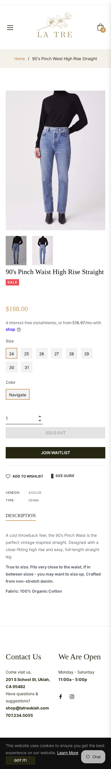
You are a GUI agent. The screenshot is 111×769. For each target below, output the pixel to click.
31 (26, 367)
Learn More (67, 752)
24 (11, 353)
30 (11, 367)
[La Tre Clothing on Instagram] (72, 696)
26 (41, 353)
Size (10, 340)
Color (10, 382)
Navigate (17, 394)
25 (26, 353)
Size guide (64, 476)
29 (86, 353)
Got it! (20, 760)
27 (56, 353)
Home (19, 58)
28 (71, 353)
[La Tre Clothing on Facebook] (60, 696)
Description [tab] (21, 515)
